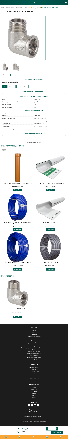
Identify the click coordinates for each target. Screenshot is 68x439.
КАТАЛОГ (34, 327)
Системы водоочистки (34, 344)
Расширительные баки (34, 351)
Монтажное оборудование (34, 353)
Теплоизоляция (34, 338)
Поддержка (34, 391)
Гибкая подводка (34, 342)
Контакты (34, 393)
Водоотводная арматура (34, 336)
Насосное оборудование (34, 357)
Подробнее (17, 190)
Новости (34, 395)
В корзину (57, 432)
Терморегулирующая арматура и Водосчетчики (34, 348)
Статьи (34, 397)
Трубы (34, 330)
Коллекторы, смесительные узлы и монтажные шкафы (34, 346)
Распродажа (34, 359)
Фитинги (34, 332)
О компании (34, 389)
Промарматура (34, 355)
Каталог (34, 387)
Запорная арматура (34, 340)
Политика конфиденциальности (32, 416)
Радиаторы (34, 334)
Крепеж (34, 350)
